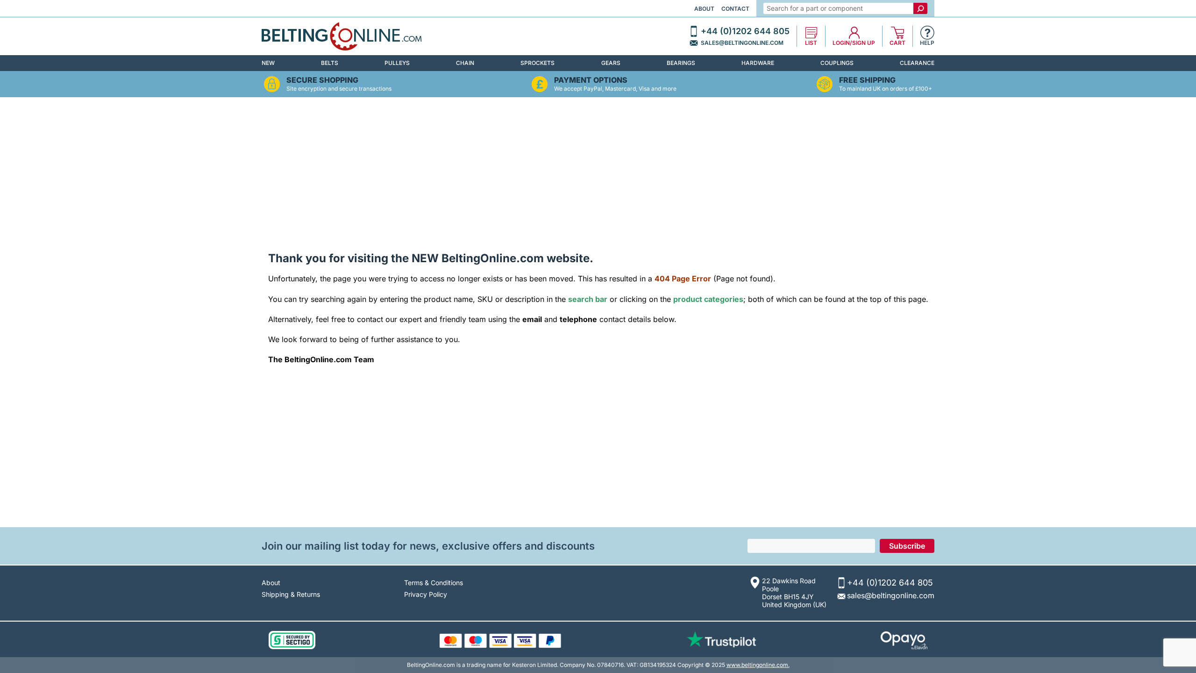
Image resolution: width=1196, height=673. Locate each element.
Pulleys (397, 62)
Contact (735, 8)
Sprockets (537, 62)
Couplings (837, 62)
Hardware (757, 62)
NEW (268, 62)
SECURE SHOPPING (322, 80)
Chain (465, 62)
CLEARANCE (917, 62)
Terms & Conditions (433, 583)
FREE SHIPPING (867, 80)
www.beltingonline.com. (758, 664)
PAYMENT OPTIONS (590, 80)
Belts (329, 62)
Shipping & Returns (291, 594)
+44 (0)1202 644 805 (745, 31)
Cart (897, 43)
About (704, 8)
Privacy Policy (425, 594)
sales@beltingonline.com (742, 43)
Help (927, 43)
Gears (610, 62)
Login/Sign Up (854, 43)
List (811, 43)
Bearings (681, 62)
